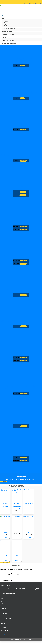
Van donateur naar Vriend (9, 34)
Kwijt (5, 24)
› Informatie (3, 608)
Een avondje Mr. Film (28, 503)
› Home (2, 601)
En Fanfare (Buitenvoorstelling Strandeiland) (5, 505)
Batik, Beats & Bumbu (17, 531)
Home (3, 15)
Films (3, 16)
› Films (2, 603)
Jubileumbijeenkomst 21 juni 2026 (11, 30)
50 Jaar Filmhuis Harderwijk (7, 27)
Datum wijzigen (7, 22)
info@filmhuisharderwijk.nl (6, 627)
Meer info (22, 65)
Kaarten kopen (7, 19)
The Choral (5, 555)
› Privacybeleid (4, 613)
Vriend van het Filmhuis (7, 31)
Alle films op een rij (5, 562)
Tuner (17, 555)
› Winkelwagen (4, 606)
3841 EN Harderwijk (5, 624)
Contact (3, 41)
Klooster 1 (3, 623)
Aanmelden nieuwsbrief (9, 40)
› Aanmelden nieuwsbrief (6, 610)
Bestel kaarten (23, 129)
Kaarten (3, 18)
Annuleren (6, 25)
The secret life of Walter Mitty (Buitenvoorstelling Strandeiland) (17, 506)
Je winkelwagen (7, 21)
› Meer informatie (4, 596)
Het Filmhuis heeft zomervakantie (9, 43)
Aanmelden (4, 481)
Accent (30, 639)
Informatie (4, 37)
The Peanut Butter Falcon (5, 532)
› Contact (3, 615)
